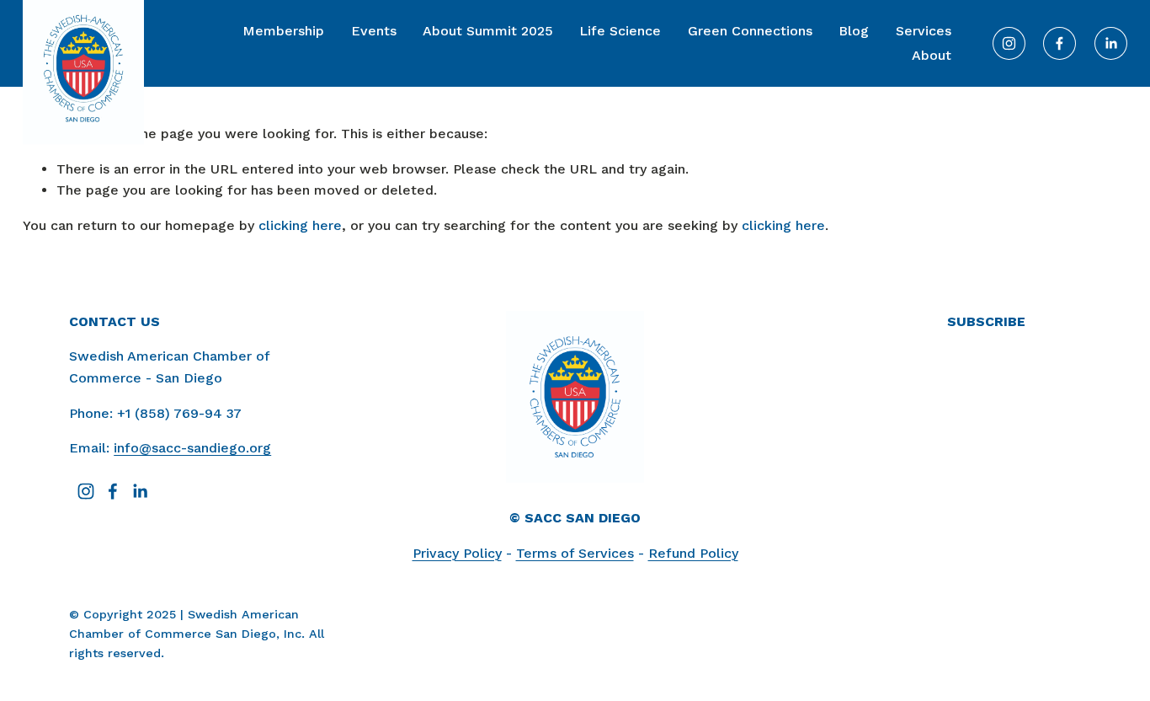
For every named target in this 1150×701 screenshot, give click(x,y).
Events (374, 31)
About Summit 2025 (488, 31)
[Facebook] (1059, 43)
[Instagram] (1009, 43)
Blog (854, 31)
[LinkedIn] (1110, 43)
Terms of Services (575, 553)
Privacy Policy (457, 553)
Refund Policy (693, 553)
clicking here (300, 225)
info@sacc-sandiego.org (192, 448)
